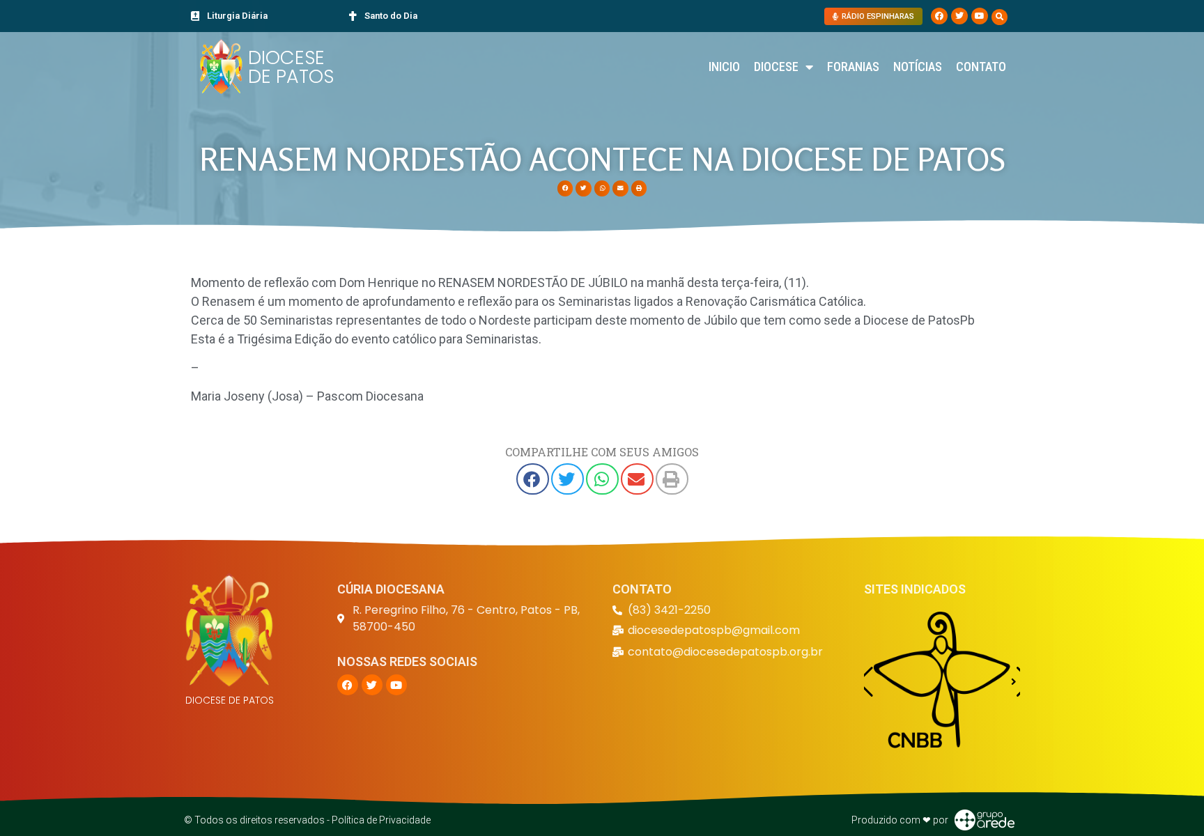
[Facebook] (939, 16)
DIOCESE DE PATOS (291, 67)
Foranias (853, 66)
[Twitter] (959, 16)
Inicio (724, 66)
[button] (999, 17)
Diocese (776, 66)
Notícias (917, 66)
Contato (981, 66)
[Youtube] (979, 16)
